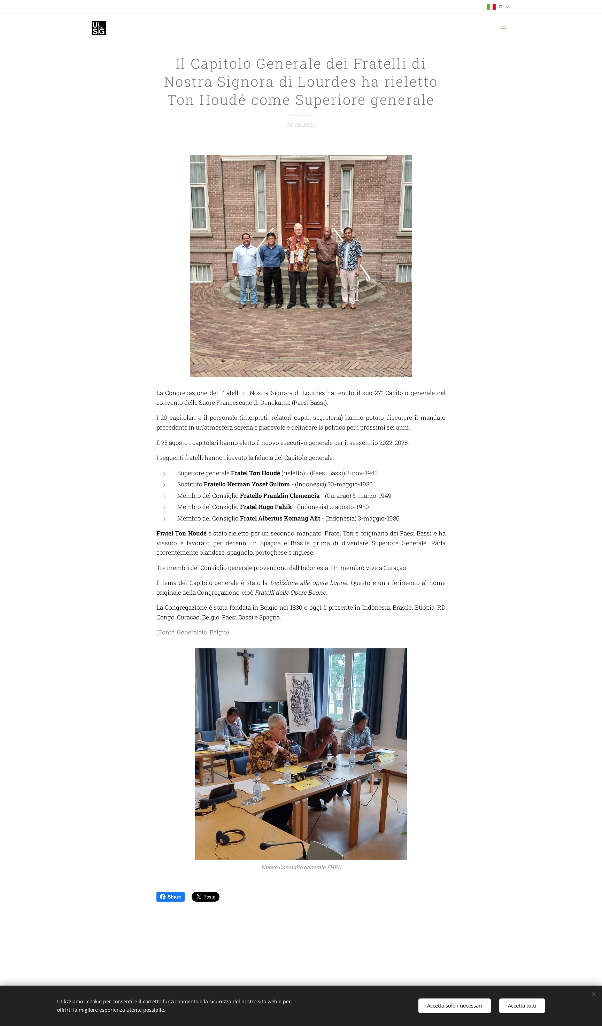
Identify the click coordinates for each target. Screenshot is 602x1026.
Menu (505, 28)
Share (174, 897)
